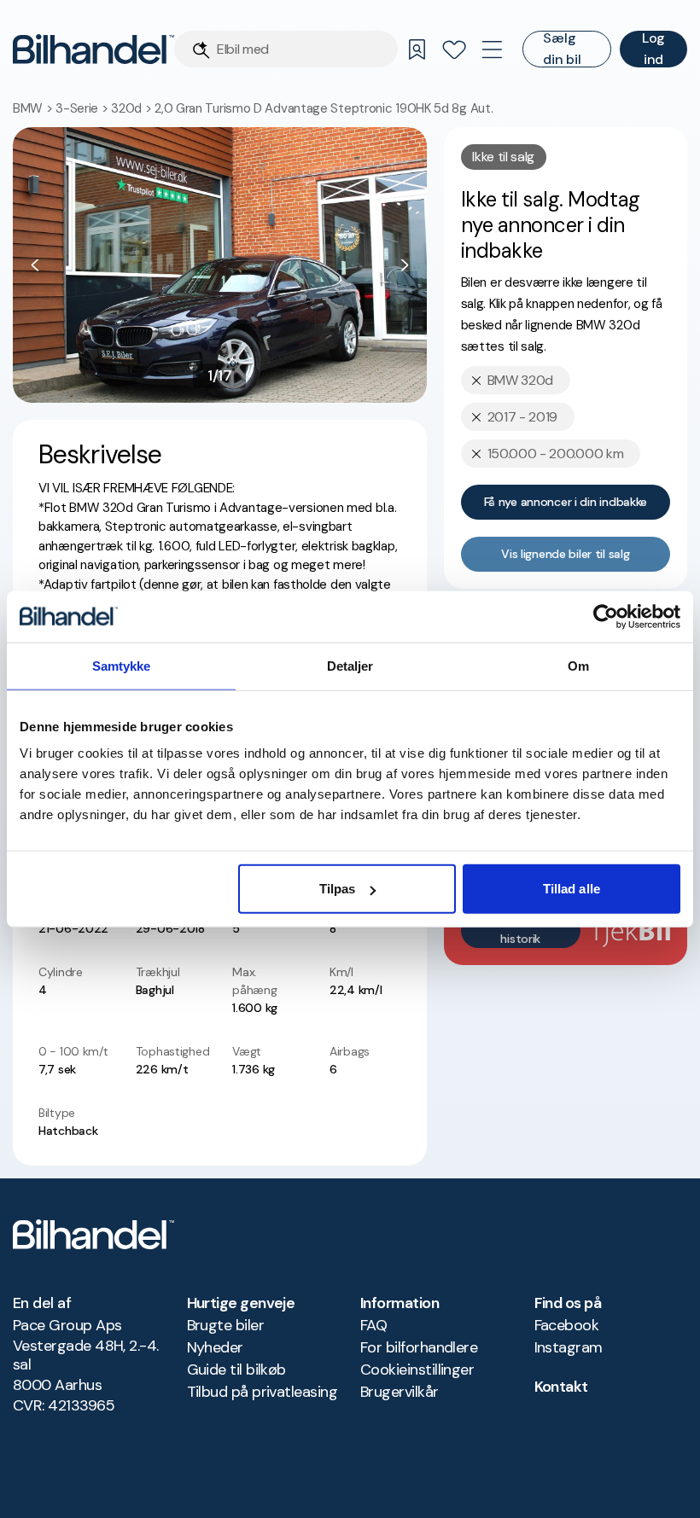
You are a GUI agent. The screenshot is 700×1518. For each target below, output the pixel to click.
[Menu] (491, 49)
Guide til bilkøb (236, 1369)
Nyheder (215, 1347)
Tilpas (337, 888)
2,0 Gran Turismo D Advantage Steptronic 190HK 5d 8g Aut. (324, 108)
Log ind (653, 49)
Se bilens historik (520, 929)
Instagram (568, 1347)
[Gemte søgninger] (416, 49)
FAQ (373, 1325)
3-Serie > (83, 108)
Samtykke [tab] (121, 665)
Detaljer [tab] (350, 665)
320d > (133, 108)
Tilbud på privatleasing (262, 1391)
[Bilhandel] (93, 49)
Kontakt (561, 1386)
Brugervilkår (399, 1391)
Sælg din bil (561, 49)
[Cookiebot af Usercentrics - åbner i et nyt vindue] (605, 616)
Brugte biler (226, 1325)
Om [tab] (578, 665)
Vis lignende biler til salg (565, 553)
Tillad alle (571, 888)
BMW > (34, 108)
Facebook (566, 1325)
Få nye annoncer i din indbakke (566, 501)
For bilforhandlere (418, 1347)
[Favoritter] (454, 49)
